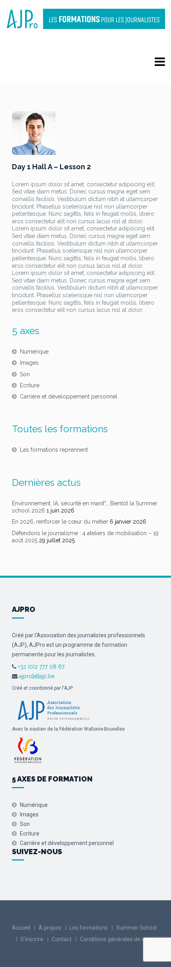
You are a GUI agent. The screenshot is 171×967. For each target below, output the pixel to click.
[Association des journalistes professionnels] (53, 709)
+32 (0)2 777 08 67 (40, 666)
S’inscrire (31, 939)
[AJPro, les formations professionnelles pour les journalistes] (85, 19)
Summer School (136, 927)
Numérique (34, 351)
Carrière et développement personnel (68, 396)
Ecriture (29, 385)
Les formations (89, 927)
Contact (62, 939)
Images (29, 363)
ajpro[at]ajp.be (36, 676)
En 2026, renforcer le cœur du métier (60, 521)
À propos (50, 927)
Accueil (21, 927)
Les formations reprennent (54, 450)
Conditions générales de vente (118, 939)
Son (25, 374)
